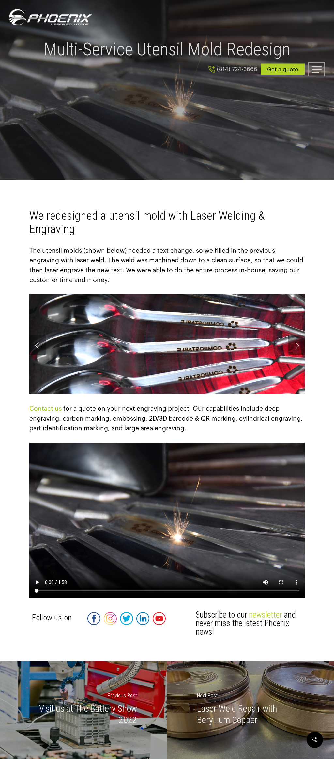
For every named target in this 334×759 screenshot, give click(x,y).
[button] (316, 69)
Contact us (45, 408)
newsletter (265, 614)
